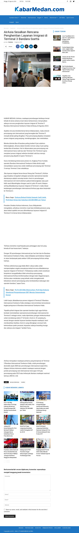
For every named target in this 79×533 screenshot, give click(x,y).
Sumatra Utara (13, 17)
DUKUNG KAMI (67, 528)
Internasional (32, 17)
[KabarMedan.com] (39, 9)
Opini (17, 22)
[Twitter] (73, 1)
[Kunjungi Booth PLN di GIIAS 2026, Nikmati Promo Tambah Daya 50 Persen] (43, 443)
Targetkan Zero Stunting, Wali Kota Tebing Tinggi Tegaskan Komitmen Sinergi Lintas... (68, 79)
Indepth (11, 22)
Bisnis (46, 17)
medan (23, 382)
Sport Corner (70, 17)
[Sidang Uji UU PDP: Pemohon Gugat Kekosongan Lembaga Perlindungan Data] (27, 443)
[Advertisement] (27, 102)
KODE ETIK (38, 528)
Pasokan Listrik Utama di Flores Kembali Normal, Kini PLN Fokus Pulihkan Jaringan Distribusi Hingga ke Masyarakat (11, 453)
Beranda (6, 28)
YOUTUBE (27, 1)
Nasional (23, 17)
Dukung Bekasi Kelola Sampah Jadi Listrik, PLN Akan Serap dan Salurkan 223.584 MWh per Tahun (27, 406)
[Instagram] (70, 1)
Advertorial (53, 17)
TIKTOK (21, 1)
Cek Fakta (62, 17)
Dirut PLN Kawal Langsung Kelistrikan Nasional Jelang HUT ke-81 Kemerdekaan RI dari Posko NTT (43, 430)
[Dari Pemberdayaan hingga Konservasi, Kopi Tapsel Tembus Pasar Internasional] (57, 68)
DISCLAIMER (57, 528)
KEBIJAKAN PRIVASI (48, 528)
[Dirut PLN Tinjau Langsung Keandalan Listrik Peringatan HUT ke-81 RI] (27, 420)
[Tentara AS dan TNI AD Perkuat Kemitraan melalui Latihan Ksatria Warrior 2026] (57, 58)
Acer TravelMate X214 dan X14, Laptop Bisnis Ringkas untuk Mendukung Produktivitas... (68, 39)
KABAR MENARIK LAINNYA (14, 388)
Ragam (39, 17)
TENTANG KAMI (29, 528)
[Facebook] (67, 1)
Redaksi (10, 42)
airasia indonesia (14, 382)
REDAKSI (21, 528)
